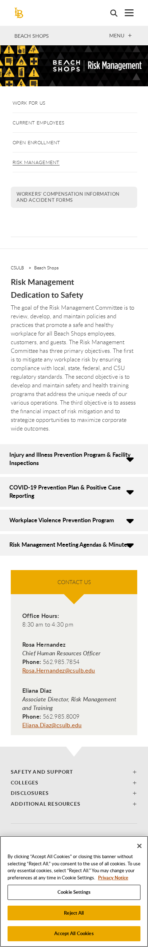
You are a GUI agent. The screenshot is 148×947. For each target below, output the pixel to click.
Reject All (74, 913)
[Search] (110, 13)
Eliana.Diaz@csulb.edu (52, 725)
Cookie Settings (74, 892)
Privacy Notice (113, 877)
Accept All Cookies (73, 933)
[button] (74, 771)
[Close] (139, 846)
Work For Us (29, 103)
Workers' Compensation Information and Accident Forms (68, 197)
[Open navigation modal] (125, 12)
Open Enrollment (36, 142)
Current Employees (38, 122)
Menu (116, 35)
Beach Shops (31, 35)
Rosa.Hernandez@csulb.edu (58, 670)
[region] (74, 891)
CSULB (17, 267)
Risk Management (36, 162)
